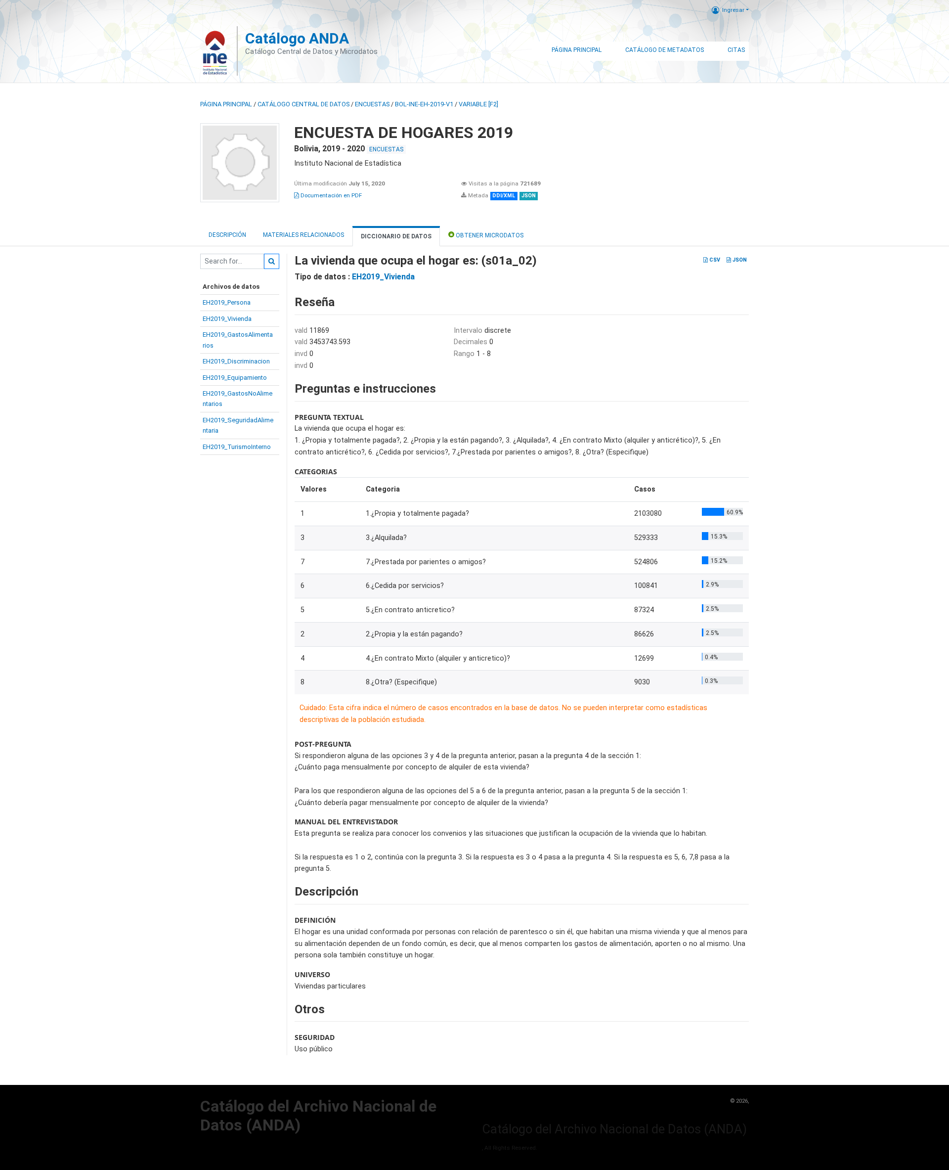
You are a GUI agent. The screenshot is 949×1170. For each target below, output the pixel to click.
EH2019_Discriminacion (236, 361)
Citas (736, 49)
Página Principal (577, 49)
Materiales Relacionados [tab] (303, 234)
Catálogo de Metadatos (664, 49)
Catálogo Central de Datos (303, 104)
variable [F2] (478, 104)
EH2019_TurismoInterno (237, 446)
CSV (714, 260)
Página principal (226, 104)
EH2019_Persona (227, 302)
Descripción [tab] (227, 234)
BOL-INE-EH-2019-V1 (424, 104)
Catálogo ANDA (297, 38)
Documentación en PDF (330, 195)
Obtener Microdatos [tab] (488, 235)
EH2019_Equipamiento (235, 377)
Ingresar (733, 9)
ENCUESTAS (372, 104)
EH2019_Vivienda (227, 318)
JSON (739, 260)
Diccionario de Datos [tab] (396, 236)
